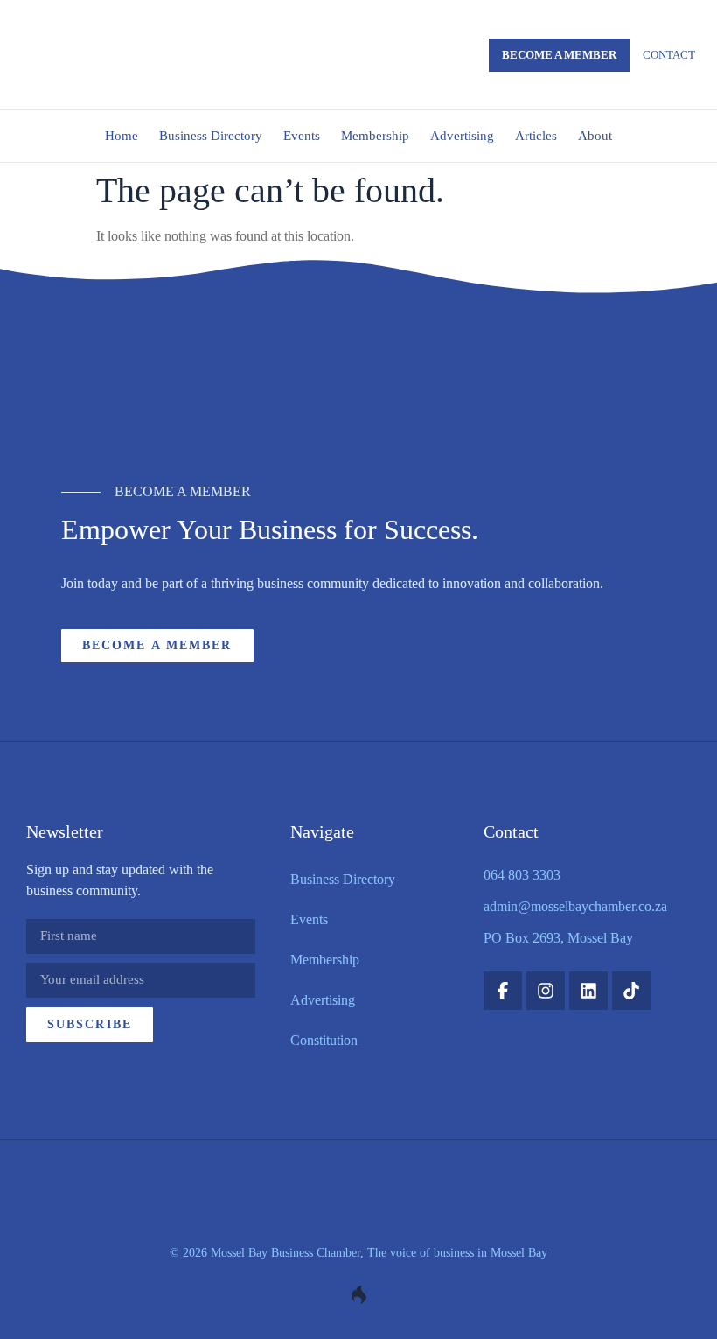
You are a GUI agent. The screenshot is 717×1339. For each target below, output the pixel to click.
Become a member (559, 54)
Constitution (324, 1040)
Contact (669, 54)
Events (301, 136)
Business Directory (210, 136)
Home (121, 136)
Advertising (462, 136)
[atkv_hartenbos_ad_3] (358, 395)
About (595, 136)
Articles (536, 136)
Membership (375, 136)
